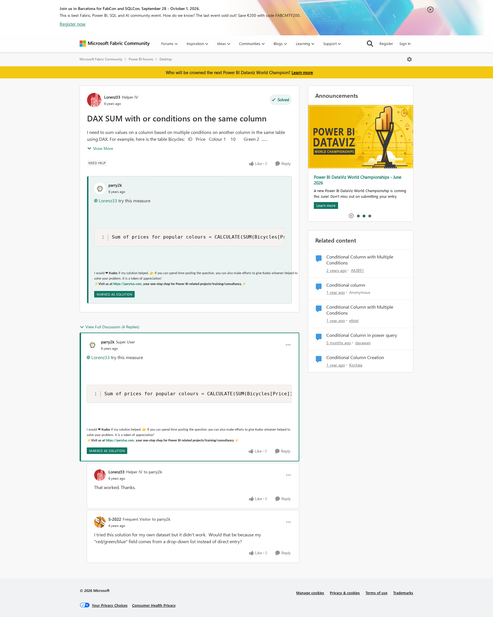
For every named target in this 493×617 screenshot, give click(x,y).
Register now (73, 24)
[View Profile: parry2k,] (100, 188)
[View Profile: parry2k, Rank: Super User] (92, 345)
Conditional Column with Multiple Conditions (359, 260)
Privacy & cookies (345, 592)
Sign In (405, 43)
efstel (353, 320)
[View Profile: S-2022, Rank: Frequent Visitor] (100, 522)
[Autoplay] (351, 216)
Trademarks (403, 592)
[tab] (358, 216)
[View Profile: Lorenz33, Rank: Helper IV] (94, 100)
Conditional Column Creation (355, 357)
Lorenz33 (112, 97)
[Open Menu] (409, 59)
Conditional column (345, 285)
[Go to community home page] (115, 43)
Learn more (302, 72)
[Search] (370, 43)
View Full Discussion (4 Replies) (112, 326)
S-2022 (114, 519)
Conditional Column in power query (361, 335)
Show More (103, 148)
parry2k (115, 185)
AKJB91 (357, 270)
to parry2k (153, 472)
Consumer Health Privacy (154, 605)
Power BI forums (141, 59)
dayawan (363, 342)
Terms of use (376, 592)
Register (386, 43)
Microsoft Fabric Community (101, 59)
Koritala (355, 365)
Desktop (165, 59)
